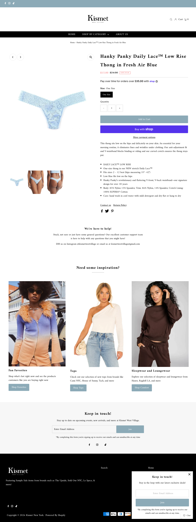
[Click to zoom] (90, 57)
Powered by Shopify (55, 515)
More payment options (144, 138)
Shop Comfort (142, 388)
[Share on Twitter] (107, 212)
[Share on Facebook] (102, 212)
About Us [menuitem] (122, 34)
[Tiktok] (13, 3)
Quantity (104, 102)
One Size (106, 95)
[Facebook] (5, 3)
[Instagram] (9, 3)
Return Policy (120, 205)
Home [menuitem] (71, 34)
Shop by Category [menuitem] (94, 34)
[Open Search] (171, 19)
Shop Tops (78, 388)
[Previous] (12, 57)
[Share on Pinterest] (112, 212)
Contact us (105, 205)
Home (72, 42)
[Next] (20, 57)
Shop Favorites (19, 387)
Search (104, 468)
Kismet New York (34, 515)
